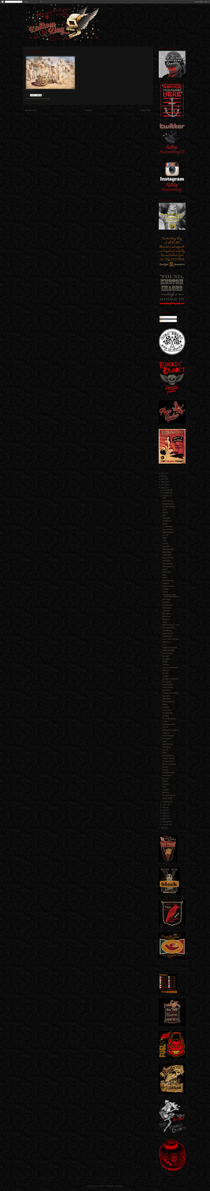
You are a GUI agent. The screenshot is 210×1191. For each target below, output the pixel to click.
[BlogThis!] (33, 95)
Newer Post (31, 110)
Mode (164, 575)
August (165, 804)
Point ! (164, 541)
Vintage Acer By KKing (169, 648)
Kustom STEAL (167, 798)
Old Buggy (165, 707)
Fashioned (165, 611)
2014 (163, 476)
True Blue (165, 790)
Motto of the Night (168, 549)
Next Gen (165, 792)
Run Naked (166, 659)
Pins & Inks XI (166, 775)
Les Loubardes (167, 526)
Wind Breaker (166, 521)
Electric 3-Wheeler (168, 586)
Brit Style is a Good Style (170, 679)
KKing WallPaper (168, 755)
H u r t (164, 645)
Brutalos (165, 767)
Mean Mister (166, 613)
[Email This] (31, 95)
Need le (165, 781)
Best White (165, 619)
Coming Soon (166, 710)
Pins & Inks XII (167, 738)
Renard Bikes (166, 552)
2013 (163, 479)
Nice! (164, 787)
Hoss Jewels (166, 608)
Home (88, 110)
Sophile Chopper (168, 532)
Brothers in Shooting (169, 764)
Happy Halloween (168, 504)
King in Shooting (167, 558)
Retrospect (166, 546)
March (165, 819)
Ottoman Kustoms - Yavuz (170, 625)
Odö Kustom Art (167, 563)
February (166, 822)
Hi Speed (165, 721)
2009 (163, 828)
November (166, 493)
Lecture (164, 569)
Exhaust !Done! (167, 529)
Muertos (165, 704)
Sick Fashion (166, 561)
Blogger (119, 1186)
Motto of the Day (167, 501)
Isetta (164, 498)
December (166, 490)
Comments (165, 321)
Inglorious (165, 784)
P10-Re (164, 662)
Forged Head (166, 555)
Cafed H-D (165, 670)
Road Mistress (167, 631)
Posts (164, 317)
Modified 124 (166, 636)
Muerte (164, 578)
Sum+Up (165, 750)
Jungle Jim (166, 733)
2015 (163, 473)
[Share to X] (36, 95)
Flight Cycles (166, 642)
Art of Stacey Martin (168, 772)
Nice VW (165, 535)
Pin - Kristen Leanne (169, 719)
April (164, 816)
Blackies (165, 512)
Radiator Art (166, 518)
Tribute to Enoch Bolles (170, 667)
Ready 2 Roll (166, 572)
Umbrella (165, 589)
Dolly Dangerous (168, 566)
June (164, 810)
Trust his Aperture (168, 736)
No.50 (164, 509)
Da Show (165, 544)
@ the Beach (166, 599)
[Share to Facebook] (38, 95)
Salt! (163, 515)
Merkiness (165, 716)
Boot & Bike (166, 602)
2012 (163, 482)
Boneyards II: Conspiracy (170, 730)
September (166, 802)
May (164, 813)
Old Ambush (166, 747)
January (165, 824)
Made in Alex (166, 699)
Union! (164, 753)
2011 (163, 485)
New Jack (165, 778)
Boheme (165, 592)
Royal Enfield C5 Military (170, 693)
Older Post (145, 110)
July (164, 807)
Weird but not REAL (168, 628)
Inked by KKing (167, 653)
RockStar (165, 656)
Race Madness (167, 605)
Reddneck (165, 583)
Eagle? (164, 538)
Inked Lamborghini (168, 701)
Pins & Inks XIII (167, 713)
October (165, 496)
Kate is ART (166, 696)
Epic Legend (166, 682)
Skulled (164, 622)
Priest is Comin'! (167, 684)
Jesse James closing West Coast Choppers (170, 595)
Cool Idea (165, 665)
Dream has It (166, 616)
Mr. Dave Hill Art (167, 761)
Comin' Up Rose (167, 687)
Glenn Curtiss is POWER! (170, 639)
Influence (165, 770)
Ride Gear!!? (166, 690)
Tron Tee (165, 727)
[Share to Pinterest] (40, 95)
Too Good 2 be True (168, 795)
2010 (163, 487)
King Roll (165, 673)
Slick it (164, 741)
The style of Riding (168, 507)
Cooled (164, 524)
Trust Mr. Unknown (168, 758)
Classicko (165, 676)
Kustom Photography (40, 98)
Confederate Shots (168, 724)
